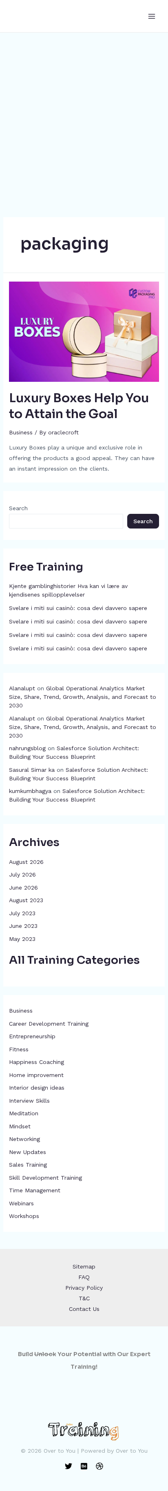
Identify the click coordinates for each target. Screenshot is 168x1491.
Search (18, 508)
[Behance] (84, 1466)
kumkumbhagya (30, 791)
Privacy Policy (84, 1287)
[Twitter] (68, 1466)
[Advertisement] (84, 121)
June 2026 (23, 887)
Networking (24, 1139)
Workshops (24, 1216)
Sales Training (28, 1164)
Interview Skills (29, 1100)
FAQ (84, 1277)
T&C (84, 1298)
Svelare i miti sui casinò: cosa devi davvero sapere (78, 608)
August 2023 (26, 900)
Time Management (34, 1190)
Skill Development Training (45, 1177)
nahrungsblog (27, 748)
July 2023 (22, 913)
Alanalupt (22, 688)
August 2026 (26, 862)
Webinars (21, 1203)
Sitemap (84, 1266)
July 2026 (22, 874)
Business (21, 1010)
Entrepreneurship (32, 1036)
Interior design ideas (36, 1087)
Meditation (23, 1113)
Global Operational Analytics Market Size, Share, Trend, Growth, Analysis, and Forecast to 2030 (82, 697)
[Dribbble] (99, 1466)
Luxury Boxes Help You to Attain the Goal (79, 406)
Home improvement (36, 1075)
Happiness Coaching (36, 1062)
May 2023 (22, 939)
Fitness (19, 1049)
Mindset (20, 1126)
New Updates (27, 1152)
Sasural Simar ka (32, 769)
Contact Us (84, 1309)
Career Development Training (48, 1023)
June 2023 (23, 926)
